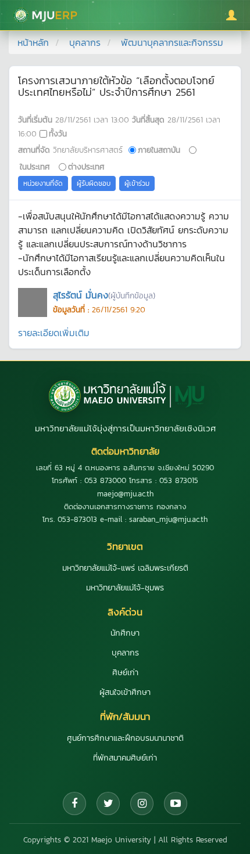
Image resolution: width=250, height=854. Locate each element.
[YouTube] (175, 803)
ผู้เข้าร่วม (136, 183)
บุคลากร (85, 42)
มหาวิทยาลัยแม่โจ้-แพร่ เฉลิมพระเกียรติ (125, 568)
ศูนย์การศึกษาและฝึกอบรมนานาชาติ (125, 738)
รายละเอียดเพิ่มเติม (54, 333)
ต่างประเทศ (86, 166)
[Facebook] (74, 803)
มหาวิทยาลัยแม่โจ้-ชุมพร (125, 588)
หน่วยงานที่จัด (43, 183)
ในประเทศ (35, 166)
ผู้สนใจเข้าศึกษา (125, 692)
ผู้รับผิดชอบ (93, 183)
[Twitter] (108, 803)
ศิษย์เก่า (125, 672)
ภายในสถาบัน (159, 150)
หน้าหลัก (33, 42)
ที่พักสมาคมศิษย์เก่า (125, 758)
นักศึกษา (125, 633)
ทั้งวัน (58, 133)
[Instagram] (141, 803)
